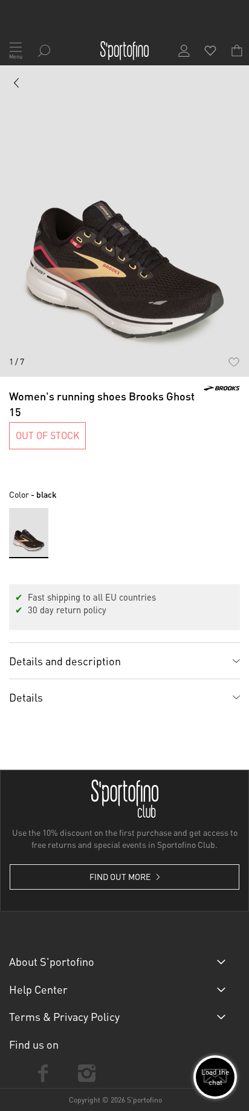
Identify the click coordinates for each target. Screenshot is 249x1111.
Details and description (65, 661)
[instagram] (86, 1073)
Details (26, 697)
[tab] (124, 660)
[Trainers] (17, 85)
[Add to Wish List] (233, 361)
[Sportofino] (124, 50)
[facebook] (43, 1073)
